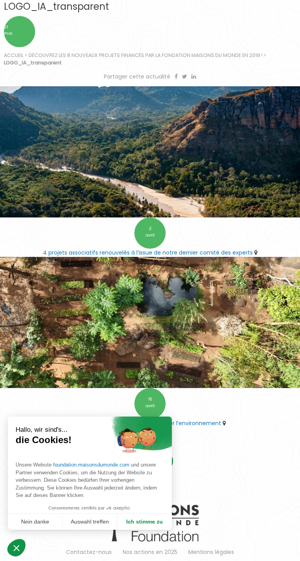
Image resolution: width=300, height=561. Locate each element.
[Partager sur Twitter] (185, 76)
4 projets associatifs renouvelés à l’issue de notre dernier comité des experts (148, 252)
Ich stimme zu (144, 521)
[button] (16, 547)
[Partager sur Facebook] (177, 76)
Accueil (13, 55)
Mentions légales (211, 552)
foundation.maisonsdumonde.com (91, 465)
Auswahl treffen (90, 521)
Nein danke (35, 521)
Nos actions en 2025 (150, 552)
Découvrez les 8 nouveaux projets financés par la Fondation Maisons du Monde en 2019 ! (145, 55)
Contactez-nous (89, 552)
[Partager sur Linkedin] (193, 76)
